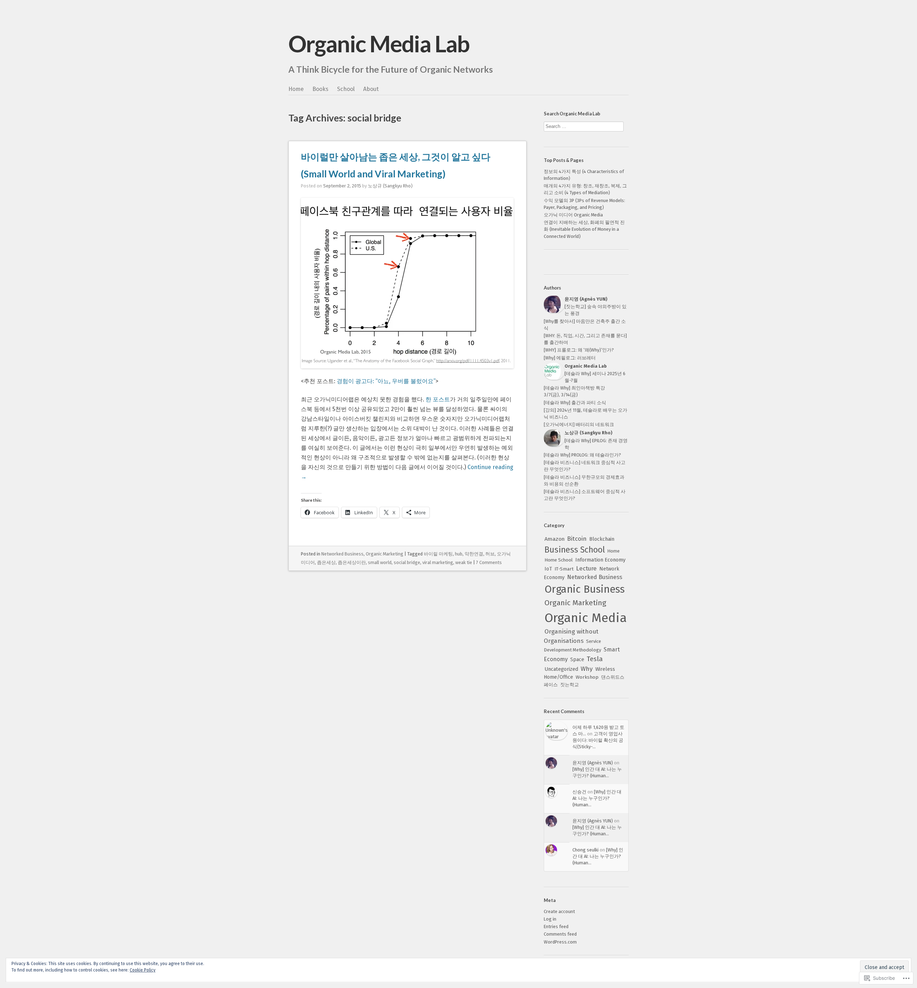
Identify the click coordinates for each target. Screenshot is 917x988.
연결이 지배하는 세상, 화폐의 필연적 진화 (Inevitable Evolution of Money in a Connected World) (584, 229)
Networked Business (342, 554)
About (371, 89)
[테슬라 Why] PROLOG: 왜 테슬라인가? (582, 455)
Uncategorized (561, 669)
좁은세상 (326, 562)
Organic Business (584, 589)
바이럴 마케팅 (438, 554)
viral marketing (437, 562)
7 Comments (489, 562)
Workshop (587, 677)
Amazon (554, 539)
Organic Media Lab (378, 43)
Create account (559, 911)
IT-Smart (563, 569)
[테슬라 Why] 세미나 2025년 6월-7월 (595, 377)
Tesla (595, 659)
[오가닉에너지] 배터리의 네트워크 (579, 424)
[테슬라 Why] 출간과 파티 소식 (575, 402)
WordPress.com (560, 942)
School (346, 89)
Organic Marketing (384, 554)
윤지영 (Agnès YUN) (592, 762)
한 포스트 (438, 399)
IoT (548, 569)
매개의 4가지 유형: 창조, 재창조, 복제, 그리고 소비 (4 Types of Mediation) (585, 189)
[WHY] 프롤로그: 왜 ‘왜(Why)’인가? (579, 350)
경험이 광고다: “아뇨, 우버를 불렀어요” (386, 381)
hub (458, 554)
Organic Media (585, 617)
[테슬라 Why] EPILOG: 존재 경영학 (596, 444)
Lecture (586, 568)
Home (296, 89)
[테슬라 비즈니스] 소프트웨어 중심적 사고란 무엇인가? (584, 495)
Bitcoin (577, 539)
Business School (574, 550)
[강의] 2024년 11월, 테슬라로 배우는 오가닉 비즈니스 (585, 413)
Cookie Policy (142, 970)
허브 (490, 554)
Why (587, 669)
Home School (558, 560)
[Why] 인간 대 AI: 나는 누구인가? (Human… (596, 798)
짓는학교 (569, 684)
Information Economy (600, 560)
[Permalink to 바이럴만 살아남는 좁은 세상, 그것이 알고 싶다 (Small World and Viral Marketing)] (407, 371)
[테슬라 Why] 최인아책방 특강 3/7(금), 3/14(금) (574, 391)
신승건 (579, 791)
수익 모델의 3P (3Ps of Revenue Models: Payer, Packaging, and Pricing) (584, 204)
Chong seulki (585, 850)
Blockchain (601, 539)
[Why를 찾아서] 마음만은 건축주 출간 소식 (585, 325)
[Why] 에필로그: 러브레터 (570, 358)
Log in (550, 919)
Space (577, 660)
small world (380, 562)
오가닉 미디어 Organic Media (573, 215)
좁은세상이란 (352, 562)
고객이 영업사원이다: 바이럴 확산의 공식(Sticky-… (597, 740)
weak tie (463, 562)
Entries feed (556, 926)
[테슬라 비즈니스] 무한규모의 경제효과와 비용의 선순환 (584, 480)
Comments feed (560, 934)
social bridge (407, 562)
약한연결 (474, 554)
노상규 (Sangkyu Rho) (390, 185)
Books (320, 89)
